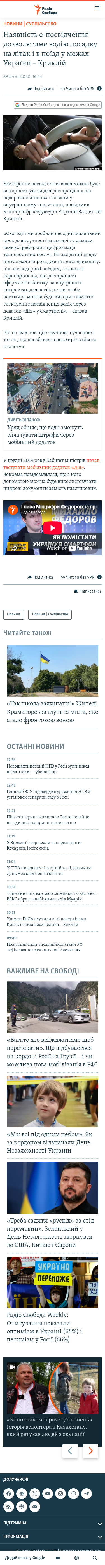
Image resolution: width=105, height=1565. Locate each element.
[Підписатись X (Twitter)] (34, 1493)
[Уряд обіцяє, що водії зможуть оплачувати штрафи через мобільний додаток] (52, 388)
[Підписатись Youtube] (47, 1493)
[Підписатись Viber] (73, 1493)
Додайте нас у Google (25, 1558)
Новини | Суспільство (30, 24)
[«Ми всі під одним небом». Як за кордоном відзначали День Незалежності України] (52, 1101)
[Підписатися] (34, 1506)
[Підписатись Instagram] (60, 1493)
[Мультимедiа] (58, 1558)
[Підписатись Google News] (21, 1493)
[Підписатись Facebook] (8, 1493)
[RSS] (8, 1506)
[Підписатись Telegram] (86, 1493)
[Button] (40, 89)
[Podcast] (21, 1506)
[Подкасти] (76, 1558)
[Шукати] (95, 1558)
